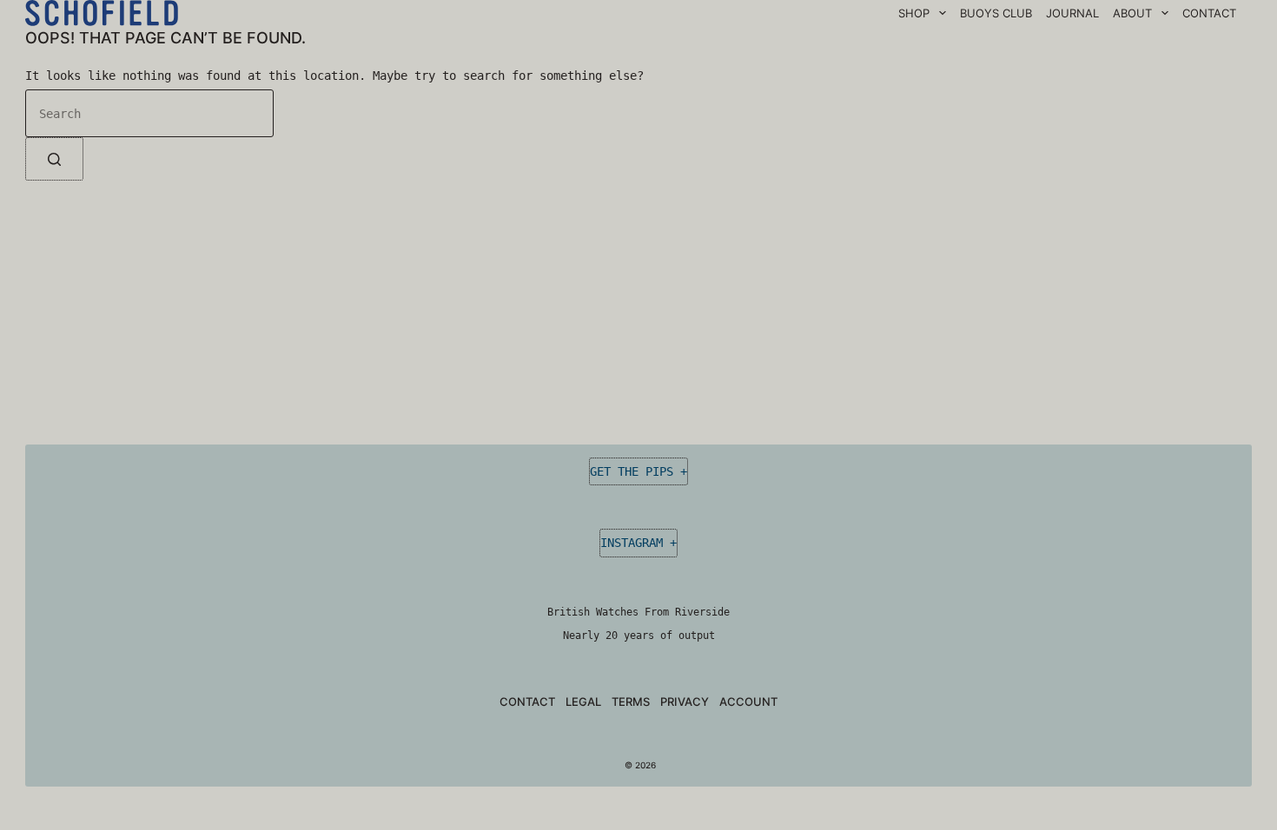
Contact (527, 701)
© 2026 (639, 765)
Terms (631, 701)
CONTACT (1209, 13)
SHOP (914, 13)
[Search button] (54, 159)
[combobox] (149, 113)
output (696, 635)
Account (748, 701)
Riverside (702, 612)
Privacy (684, 701)
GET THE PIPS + (638, 471)
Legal (583, 701)
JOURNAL (1072, 13)
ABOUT (1132, 13)
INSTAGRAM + (638, 543)
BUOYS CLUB (996, 13)
